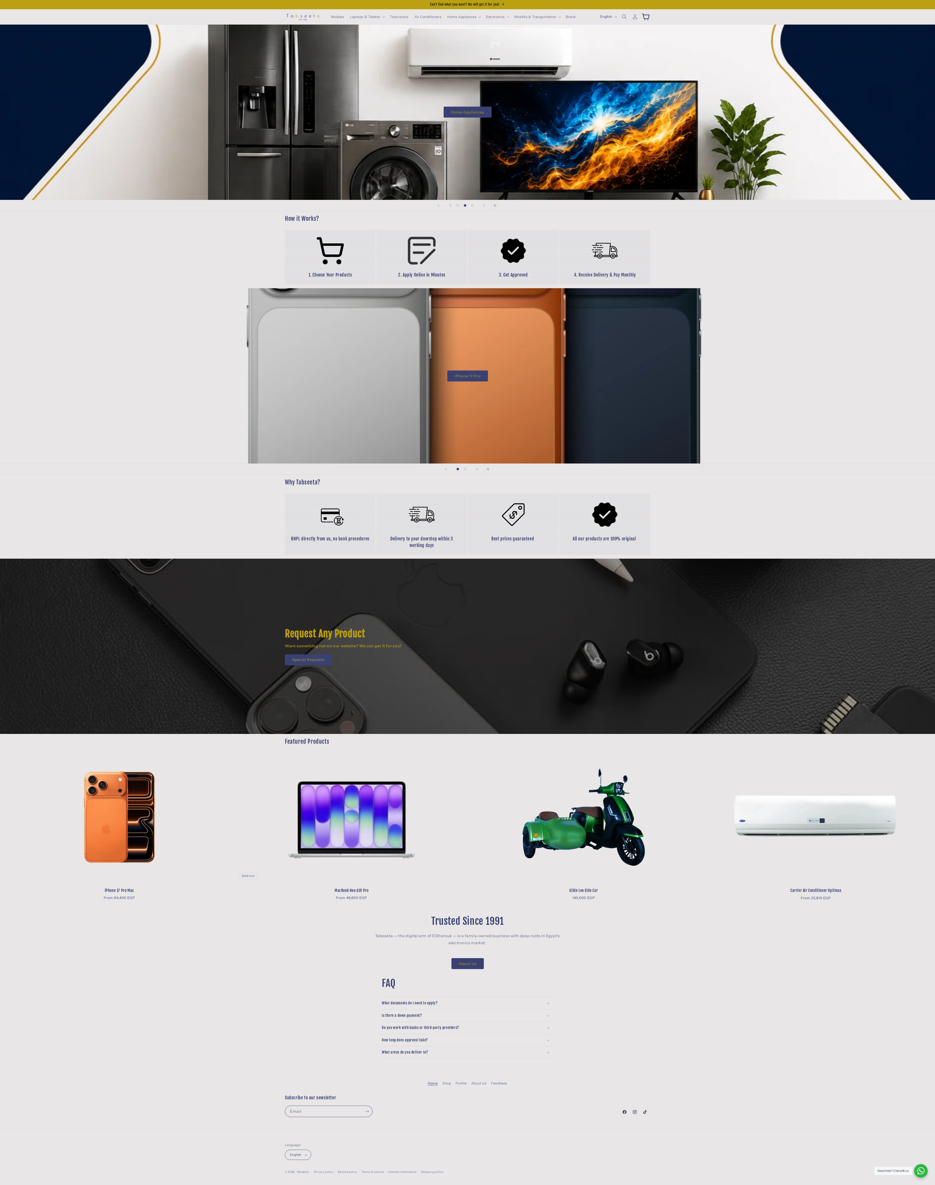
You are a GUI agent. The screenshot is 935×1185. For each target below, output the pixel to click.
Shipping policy (432, 1172)
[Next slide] (484, 205)
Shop (446, 1083)
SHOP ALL (467, 112)
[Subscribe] (367, 1111)
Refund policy (347, 1172)
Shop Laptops (467, 375)
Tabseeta (303, 1172)
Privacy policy (324, 1172)
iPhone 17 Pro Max (119, 890)
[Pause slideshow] (496, 205)
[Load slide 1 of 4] (450, 205)
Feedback (499, 1083)
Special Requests (308, 659)
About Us (468, 963)
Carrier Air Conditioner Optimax (815, 890)
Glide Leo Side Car (583, 890)
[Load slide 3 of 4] (465, 205)
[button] (367, 17)
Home (433, 1083)
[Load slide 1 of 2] (457, 469)
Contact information (402, 1172)
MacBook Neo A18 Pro (351, 890)
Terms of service (373, 1172)
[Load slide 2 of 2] (465, 469)
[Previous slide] (438, 205)
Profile (461, 1083)
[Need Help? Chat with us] (921, 1171)
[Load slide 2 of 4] (457, 205)
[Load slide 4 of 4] (472, 205)
